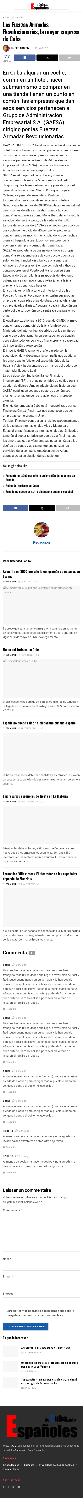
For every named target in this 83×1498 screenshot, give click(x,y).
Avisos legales (11, 1465)
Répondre (11, 1009)
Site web (8, 1294)
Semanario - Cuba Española (29, 1450)
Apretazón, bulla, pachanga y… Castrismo (45, 1348)
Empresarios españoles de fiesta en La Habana (35, 796)
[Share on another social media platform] (69, 57)
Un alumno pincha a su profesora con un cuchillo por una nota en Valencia (49, 1364)
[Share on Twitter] (47, 57)
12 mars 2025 (27, 655)
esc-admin (11, 581)
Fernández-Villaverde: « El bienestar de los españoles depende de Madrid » (40, 876)
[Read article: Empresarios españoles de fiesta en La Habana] (41, 825)
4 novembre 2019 (32, 1352)
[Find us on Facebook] (3, 1487)
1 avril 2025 (26, 581)
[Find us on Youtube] (19, 1487)
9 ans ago (21, 965)
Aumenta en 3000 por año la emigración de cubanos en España (40, 477)
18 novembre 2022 (29, 801)
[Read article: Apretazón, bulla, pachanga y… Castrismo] (10, 1351)
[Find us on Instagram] (14, 1487)
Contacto (29, 1465)
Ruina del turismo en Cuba (22, 485)
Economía (17, 17)
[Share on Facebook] (25, 57)
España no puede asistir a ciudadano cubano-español (39, 491)
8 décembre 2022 (29, 728)
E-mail (8, 1277)
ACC (13, 1446)
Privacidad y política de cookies (56, 1465)
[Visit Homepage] (41, 6)
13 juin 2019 (29, 1371)
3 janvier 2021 (27, 884)
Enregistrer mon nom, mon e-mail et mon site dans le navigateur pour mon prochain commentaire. (40, 1313)
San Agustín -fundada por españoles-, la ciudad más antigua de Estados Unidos (49, 1381)
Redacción (22, 48)
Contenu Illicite (11, 1469)
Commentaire (13, 1210)
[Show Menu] (5, 6)
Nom (7, 1259)
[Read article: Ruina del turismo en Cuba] (41, 678)
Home (6, 17)
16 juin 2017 (41, 48)
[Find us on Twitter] (8, 1487)
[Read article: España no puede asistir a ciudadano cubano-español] (41, 752)
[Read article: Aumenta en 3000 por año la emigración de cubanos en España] (41, 605)
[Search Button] (78, 6)
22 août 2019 (29, 1388)
